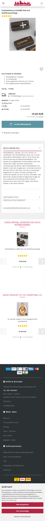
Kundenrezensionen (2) (16, 208)
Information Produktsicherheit (14, 198)
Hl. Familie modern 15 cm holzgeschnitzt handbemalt (22, 320)
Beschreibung (11, 148)
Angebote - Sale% (9, 440)
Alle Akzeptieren (22, 504)
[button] (41, 261)
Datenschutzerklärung (9, 500)
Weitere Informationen (22, 517)
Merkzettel (7, 401)
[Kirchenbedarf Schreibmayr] (23, 3)
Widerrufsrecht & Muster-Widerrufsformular (18, 452)
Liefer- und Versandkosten (12, 457)
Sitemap (6, 427)
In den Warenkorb (22, 124)
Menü (3, 3)
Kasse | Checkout (9, 431)
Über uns (6, 418)
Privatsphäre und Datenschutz (13, 465)
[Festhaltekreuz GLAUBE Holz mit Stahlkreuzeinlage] (22, 34)
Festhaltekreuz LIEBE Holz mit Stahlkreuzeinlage (22, 249)
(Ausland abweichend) (27, 96)
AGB (4, 461)
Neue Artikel (7, 436)
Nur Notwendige (22, 511)
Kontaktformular (8, 406)
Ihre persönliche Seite (10, 422)
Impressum (7, 470)
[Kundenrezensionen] (6, 17)
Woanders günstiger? (11, 133)
